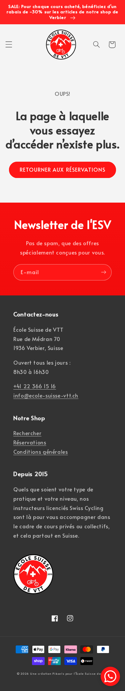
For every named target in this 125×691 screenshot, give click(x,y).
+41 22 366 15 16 (34, 386)
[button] (8, 44)
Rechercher (27, 433)
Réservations (29, 442)
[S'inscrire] (103, 272)
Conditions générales (40, 451)
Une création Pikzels (47, 673)
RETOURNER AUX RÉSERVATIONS (62, 169)
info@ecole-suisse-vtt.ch (45, 395)
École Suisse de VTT (92, 673)
